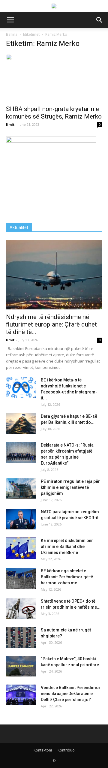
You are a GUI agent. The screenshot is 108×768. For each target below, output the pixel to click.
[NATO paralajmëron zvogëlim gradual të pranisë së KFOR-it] (21, 519)
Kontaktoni (43, 750)
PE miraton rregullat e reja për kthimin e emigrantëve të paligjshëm (70, 487)
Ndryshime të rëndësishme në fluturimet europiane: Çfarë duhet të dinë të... (51, 324)
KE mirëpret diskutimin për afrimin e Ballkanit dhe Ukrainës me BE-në (67, 546)
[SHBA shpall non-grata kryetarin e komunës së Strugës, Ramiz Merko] (54, 77)
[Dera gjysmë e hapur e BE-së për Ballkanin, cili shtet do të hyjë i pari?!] (21, 423)
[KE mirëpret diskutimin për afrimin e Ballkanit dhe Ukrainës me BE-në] (21, 548)
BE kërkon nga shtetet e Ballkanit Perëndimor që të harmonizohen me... (67, 576)
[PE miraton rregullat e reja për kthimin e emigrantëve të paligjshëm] (21, 488)
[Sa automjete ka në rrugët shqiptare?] (21, 637)
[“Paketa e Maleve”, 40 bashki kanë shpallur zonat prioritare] (21, 666)
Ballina (11, 34)
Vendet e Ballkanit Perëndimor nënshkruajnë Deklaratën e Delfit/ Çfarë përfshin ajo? (70, 693)
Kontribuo (66, 750)
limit (10, 124)
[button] (99, 20)
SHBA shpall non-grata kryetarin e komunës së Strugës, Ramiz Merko (54, 112)
